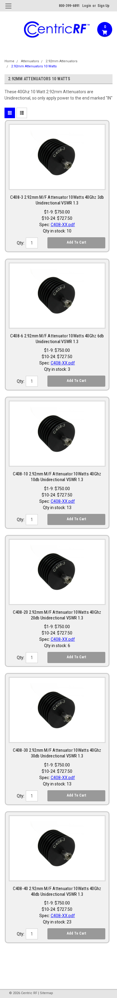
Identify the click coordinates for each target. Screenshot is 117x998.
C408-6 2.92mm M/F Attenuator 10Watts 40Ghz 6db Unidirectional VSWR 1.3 (57, 338)
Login (86, 6)
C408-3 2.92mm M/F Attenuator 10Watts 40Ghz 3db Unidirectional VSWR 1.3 (57, 200)
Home (9, 61)
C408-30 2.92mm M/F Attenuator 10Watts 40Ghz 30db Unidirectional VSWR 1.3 (57, 753)
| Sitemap (45, 993)
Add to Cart (76, 242)
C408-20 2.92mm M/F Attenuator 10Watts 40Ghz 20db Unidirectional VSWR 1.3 (57, 615)
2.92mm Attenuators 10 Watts (34, 66)
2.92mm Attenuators (61, 61)
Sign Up (104, 6)
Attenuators (30, 61)
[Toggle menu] (8, 10)
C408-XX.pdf (63, 224)
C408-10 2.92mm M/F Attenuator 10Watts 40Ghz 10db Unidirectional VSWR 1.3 (57, 476)
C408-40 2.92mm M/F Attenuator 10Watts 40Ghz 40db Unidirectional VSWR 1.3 (57, 891)
